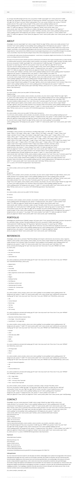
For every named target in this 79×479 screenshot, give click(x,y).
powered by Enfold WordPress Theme (28, 477)
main (8, 12)
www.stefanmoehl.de (16, 423)
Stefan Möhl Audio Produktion (39, 1)
